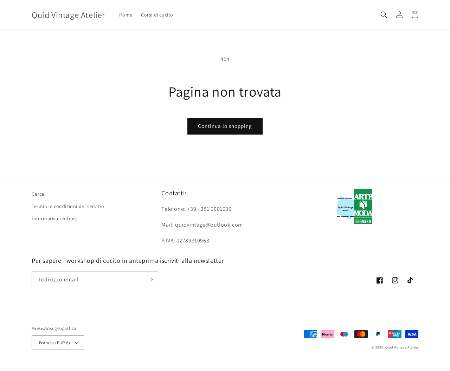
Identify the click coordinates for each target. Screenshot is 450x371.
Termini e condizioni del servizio (68, 206)
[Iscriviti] (150, 280)
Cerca (38, 194)
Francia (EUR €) (54, 343)
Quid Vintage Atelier (401, 347)
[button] (384, 14)
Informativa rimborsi (55, 218)
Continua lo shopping (225, 126)
